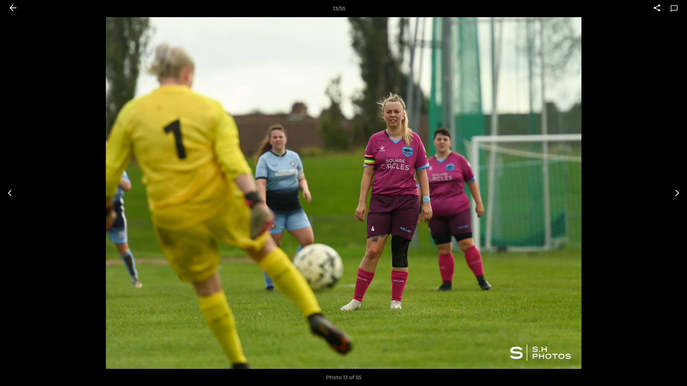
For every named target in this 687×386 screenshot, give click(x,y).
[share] (657, 9)
